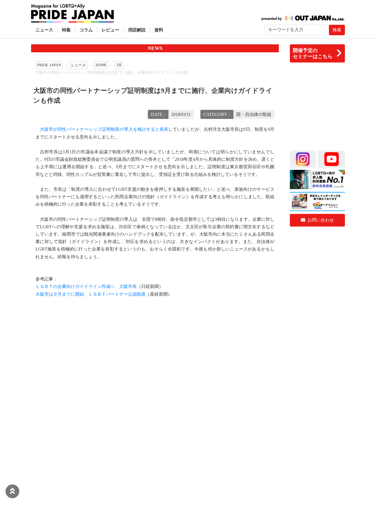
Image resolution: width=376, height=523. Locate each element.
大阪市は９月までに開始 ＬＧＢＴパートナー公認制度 (91, 294)
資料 (158, 30)
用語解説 (137, 30)
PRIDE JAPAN (49, 65)
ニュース (44, 30)
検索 (337, 30)
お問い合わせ (320, 220)
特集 (66, 30)
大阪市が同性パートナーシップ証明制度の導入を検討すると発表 (104, 129)
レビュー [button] (110, 30)
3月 (119, 65)
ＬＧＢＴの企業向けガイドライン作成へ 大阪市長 (86, 286)
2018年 (101, 65)
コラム (86, 30)
